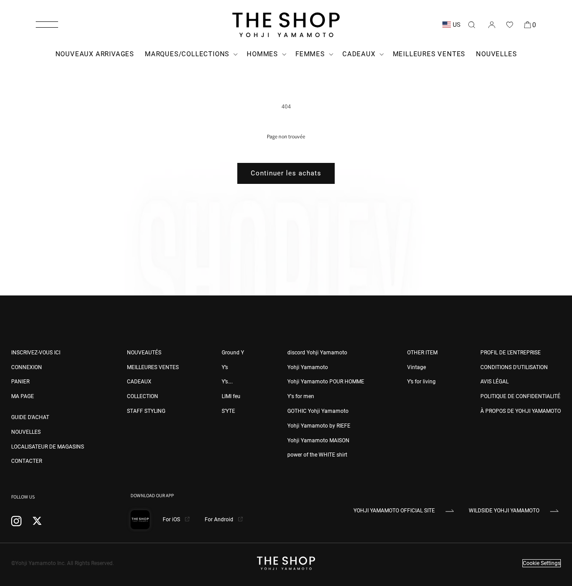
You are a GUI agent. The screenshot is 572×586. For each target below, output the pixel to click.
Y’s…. (227, 381)
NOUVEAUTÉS (144, 352)
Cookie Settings (541, 563)
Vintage (416, 367)
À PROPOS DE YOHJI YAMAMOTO (520, 411)
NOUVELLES (26, 432)
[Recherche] (471, 24)
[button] (47, 24)
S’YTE (228, 411)
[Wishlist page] (509, 24)
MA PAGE (22, 396)
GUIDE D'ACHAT (30, 417)
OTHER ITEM (422, 352)
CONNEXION (26, 367)
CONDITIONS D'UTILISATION (514, 367)
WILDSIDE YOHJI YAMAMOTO (504, 510)
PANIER (20, 381)
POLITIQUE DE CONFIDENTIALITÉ (520, 396)
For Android (220, 519)
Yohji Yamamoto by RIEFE (318, 426)
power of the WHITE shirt (317, 455)
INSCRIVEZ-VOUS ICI (35, 352)
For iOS (172, 519)
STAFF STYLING (146, 411)
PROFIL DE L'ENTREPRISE (510, 352)
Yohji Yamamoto (307, 367)
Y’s (225, 367)
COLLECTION (142, 396)
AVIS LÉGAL (494, 381)
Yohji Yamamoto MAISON (318, 440)
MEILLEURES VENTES (153, 367)
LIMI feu (231, 396)
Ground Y (233, 352)
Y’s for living (421, 381)
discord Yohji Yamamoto (317, 352)
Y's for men (300, 396)
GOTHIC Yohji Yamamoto (318, 411)
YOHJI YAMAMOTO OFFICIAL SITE (394, 510)
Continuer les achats (286, 173)
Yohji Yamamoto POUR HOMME (325, 381)
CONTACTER (26, 461)
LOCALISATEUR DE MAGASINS (47, 447)
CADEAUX (139, 381)
